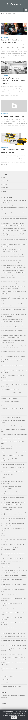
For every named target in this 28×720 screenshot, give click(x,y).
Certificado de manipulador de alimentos (11, 686)
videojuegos (5, 697)
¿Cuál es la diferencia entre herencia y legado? (13, 567)
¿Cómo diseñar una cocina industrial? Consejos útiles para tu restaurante (13, 80)
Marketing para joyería (7, 474)
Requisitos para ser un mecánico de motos (12, 438)
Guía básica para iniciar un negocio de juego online (13, 636)
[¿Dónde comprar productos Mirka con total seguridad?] (14, 139)
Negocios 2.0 (5, 180)
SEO (24, 695)
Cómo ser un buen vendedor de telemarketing (13, 544)
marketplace (15, 695)
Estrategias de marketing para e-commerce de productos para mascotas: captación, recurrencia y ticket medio (14, 207)
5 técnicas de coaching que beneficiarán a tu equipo (14, 645)
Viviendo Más (5, 679)
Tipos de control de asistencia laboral (10, 595)
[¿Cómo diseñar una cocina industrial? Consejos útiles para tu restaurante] (14, 67)
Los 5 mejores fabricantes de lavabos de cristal (13, 467)
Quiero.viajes (5, 682)
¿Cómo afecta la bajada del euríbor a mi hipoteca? (13, 356)
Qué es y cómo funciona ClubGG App (10, 401)
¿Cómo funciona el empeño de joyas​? (11, 380)
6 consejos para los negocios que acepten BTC (13, 464)
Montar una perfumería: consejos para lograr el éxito (14, 434)
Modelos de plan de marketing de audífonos (12, 471)
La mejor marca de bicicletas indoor (10, 405)
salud (23, 695)
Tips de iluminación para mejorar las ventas (12, 654)
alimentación (8, 695)
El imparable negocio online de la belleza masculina (14, 609)
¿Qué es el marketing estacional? (12, 116)
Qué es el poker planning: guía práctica (11, 389)
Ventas (4, 191)
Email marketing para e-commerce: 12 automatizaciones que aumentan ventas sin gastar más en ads (14, 298)
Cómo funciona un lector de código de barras (12, 408)
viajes (2, 697)
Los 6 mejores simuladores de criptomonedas (13, 455)
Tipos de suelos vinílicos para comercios (11, 417)
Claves (3, 177)
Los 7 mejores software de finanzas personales (13, 558)
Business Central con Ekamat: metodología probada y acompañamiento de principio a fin (13, 42)
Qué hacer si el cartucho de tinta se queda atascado (14, 575)
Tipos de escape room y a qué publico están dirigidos (14, 452)
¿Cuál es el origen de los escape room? (11, 478)
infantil (12, 695)
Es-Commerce (14, 4)
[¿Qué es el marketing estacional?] (14, 106)
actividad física (3, 695)
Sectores (4, 184)
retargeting (20, 695)
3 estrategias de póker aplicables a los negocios (13, 426)
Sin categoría (4, 37)
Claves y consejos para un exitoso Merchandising (13, 633)
